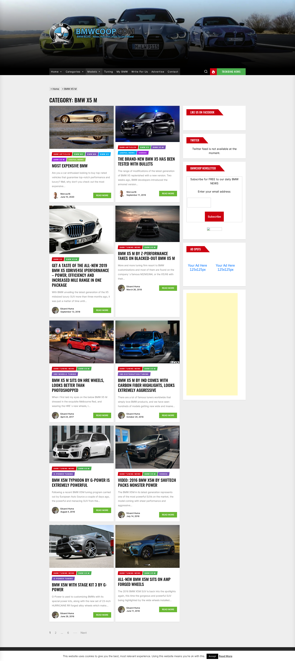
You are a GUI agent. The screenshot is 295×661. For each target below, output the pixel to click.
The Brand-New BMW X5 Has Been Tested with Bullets (146, 161)
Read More (102, 195)
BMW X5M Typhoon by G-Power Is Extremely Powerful (81, 482)
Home (55, 71)
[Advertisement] (212, 344)
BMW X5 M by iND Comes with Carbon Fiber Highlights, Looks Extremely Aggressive (146, 385)
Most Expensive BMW (70, 165)
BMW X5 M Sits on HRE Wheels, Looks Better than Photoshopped (78, 385)
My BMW (122, 71)
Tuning (108, 71)
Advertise (157, 71)
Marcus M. (65, 194)
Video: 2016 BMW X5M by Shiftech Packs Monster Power (147, 482)
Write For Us (139, 71)
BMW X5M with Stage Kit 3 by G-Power (79, 587)
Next (84, 632)
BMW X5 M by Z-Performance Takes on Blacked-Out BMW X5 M (146, 255)
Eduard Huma (67, 308)
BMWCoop (197, 121)
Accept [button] (212, 656)
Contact (173, 71)
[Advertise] (197, 259)
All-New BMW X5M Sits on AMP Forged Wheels (144, 581)
